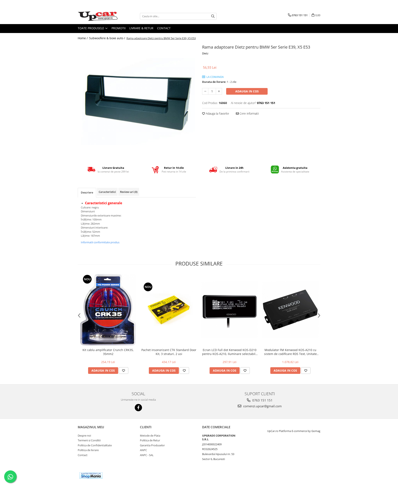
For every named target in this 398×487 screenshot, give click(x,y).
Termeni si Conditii (89, 440)
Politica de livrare (88, 450)
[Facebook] (138, 407)
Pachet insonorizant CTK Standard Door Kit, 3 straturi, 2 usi (168, 352)
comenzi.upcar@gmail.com (262, 406)
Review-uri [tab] (128, 192)
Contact (164, 28)
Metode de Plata (150, 435)
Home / (83, 38)
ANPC (143, 450)
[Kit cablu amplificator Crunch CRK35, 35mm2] (108, 310)
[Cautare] (213, 16)
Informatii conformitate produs (100, 242)
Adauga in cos (247, 91)
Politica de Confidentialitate (95, 445)
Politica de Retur (150, 440)
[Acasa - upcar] (98, 16)
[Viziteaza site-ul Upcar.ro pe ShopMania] (91, 475)
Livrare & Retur (141, 28)
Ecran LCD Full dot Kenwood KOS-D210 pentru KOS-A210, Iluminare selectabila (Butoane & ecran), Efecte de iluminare (229, 352)
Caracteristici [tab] (107, 192)
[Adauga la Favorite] (123, 370)
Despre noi (84, 435)
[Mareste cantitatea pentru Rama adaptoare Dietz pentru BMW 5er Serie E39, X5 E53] (219, 91)
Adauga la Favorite (217, 113)
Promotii (119, 28)
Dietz (205, 53)
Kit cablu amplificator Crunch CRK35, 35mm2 (108, 352)
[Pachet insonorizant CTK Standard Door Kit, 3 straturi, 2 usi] (169, 309)
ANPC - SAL (147, 455)
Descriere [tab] (87, 192)
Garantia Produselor (152, 445)
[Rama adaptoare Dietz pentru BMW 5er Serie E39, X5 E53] (137, 101)
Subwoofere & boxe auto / (107, 38)
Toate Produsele (91, 28)
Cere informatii (249, 113)
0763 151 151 (262, 400)
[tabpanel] (137, 101)
